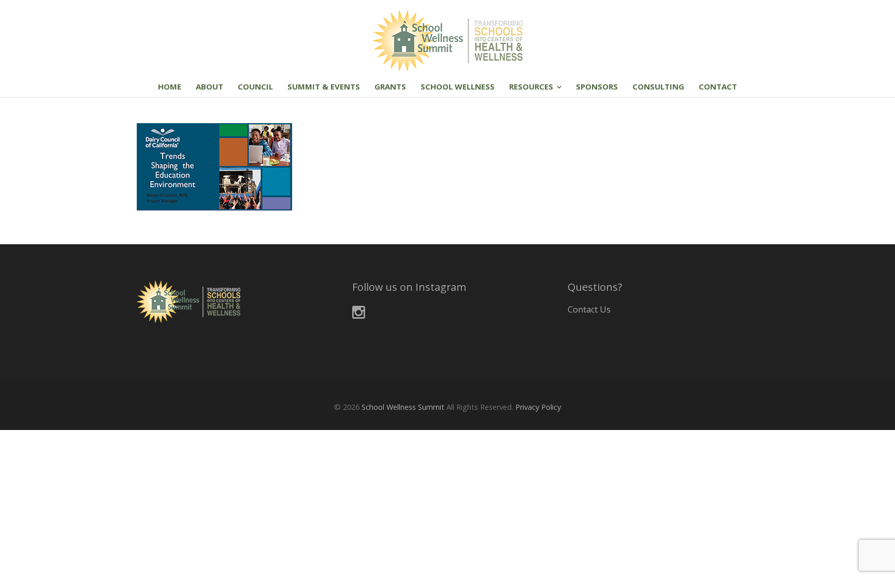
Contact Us (589, 309)
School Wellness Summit (403, 407)
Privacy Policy (538, 407)
